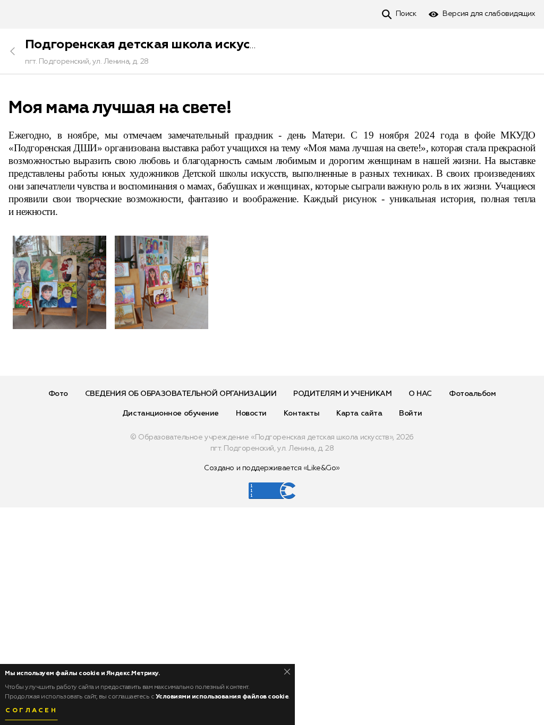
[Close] (287, 672)
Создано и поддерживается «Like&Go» (272, 468)
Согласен (31, 710)
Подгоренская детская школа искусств (147, 44)
